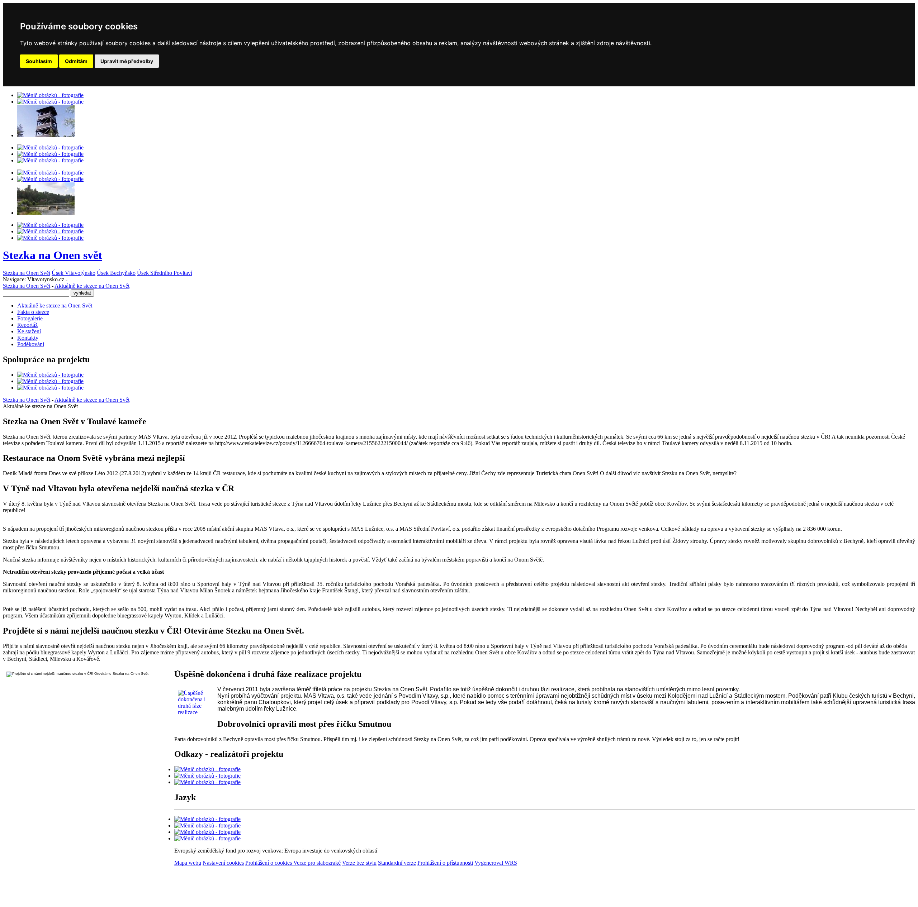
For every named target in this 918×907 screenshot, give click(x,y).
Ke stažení (29, 331)
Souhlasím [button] (39, 61)
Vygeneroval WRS (495, 863)
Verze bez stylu (359, 863)
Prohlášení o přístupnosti (445, 863)
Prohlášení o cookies (269, 863)
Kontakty (27, 338)
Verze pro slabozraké (317, 863)
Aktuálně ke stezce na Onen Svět (92, 286)
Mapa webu (187, 863)
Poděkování (30, 344)
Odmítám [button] (76, 61)
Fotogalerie (30, 318)
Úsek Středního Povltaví (164, 273)
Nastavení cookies (223, 863)
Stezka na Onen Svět (26, 273)
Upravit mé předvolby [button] (126, 61)
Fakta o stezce (33, 312)
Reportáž (27, 325)
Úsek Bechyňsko (116, 273)
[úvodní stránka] (50, 95)
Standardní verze (397, 863)
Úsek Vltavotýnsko (73, 273)
